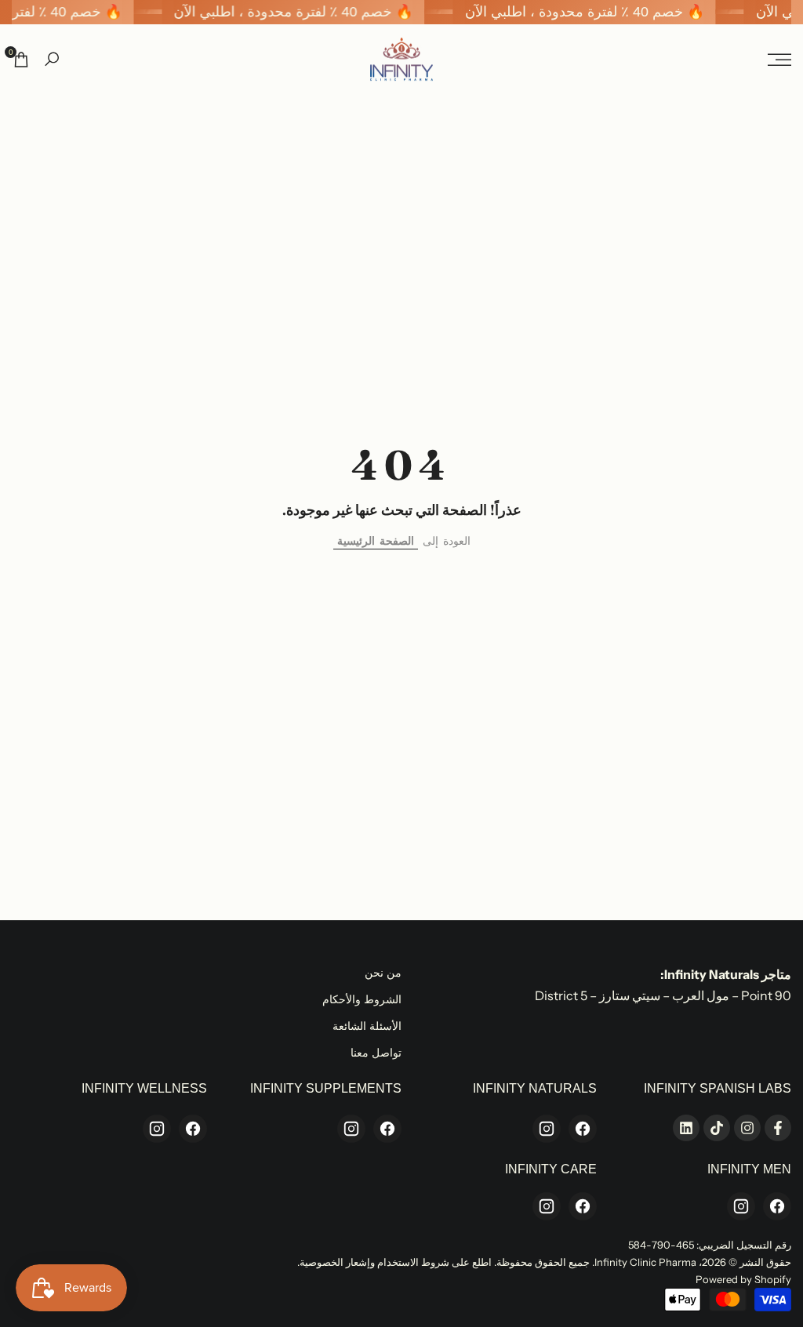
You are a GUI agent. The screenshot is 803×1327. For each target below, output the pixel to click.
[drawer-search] (51, 59)
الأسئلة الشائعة (367, 1026)
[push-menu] (779, 59)
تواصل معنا (376, 1052)
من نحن (383, 972)
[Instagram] (546, 1129)
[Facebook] (583, 1129)
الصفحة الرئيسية (375, 541)
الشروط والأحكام (362, 999)
